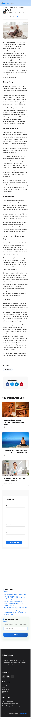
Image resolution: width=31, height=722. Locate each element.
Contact (4, 685)
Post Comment (14, 542)
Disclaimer (5, 691)
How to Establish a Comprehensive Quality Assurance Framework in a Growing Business (13, 603)
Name (8, 525)
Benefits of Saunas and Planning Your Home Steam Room (14, 422)
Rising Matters (23, 713)
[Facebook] (3, 676)
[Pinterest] (12, 676)
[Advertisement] (15, 569)
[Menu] (28, 3)
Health (16, 17)
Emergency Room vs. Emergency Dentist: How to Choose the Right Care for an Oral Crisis (15, 612)
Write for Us (5, 689)
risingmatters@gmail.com (11, 703)
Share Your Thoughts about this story (14, 505)
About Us (4, 687)
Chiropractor (8, 369)
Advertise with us (7, 693)
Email (8, 533)
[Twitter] (8, 676)
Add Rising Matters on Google (12, 706)
